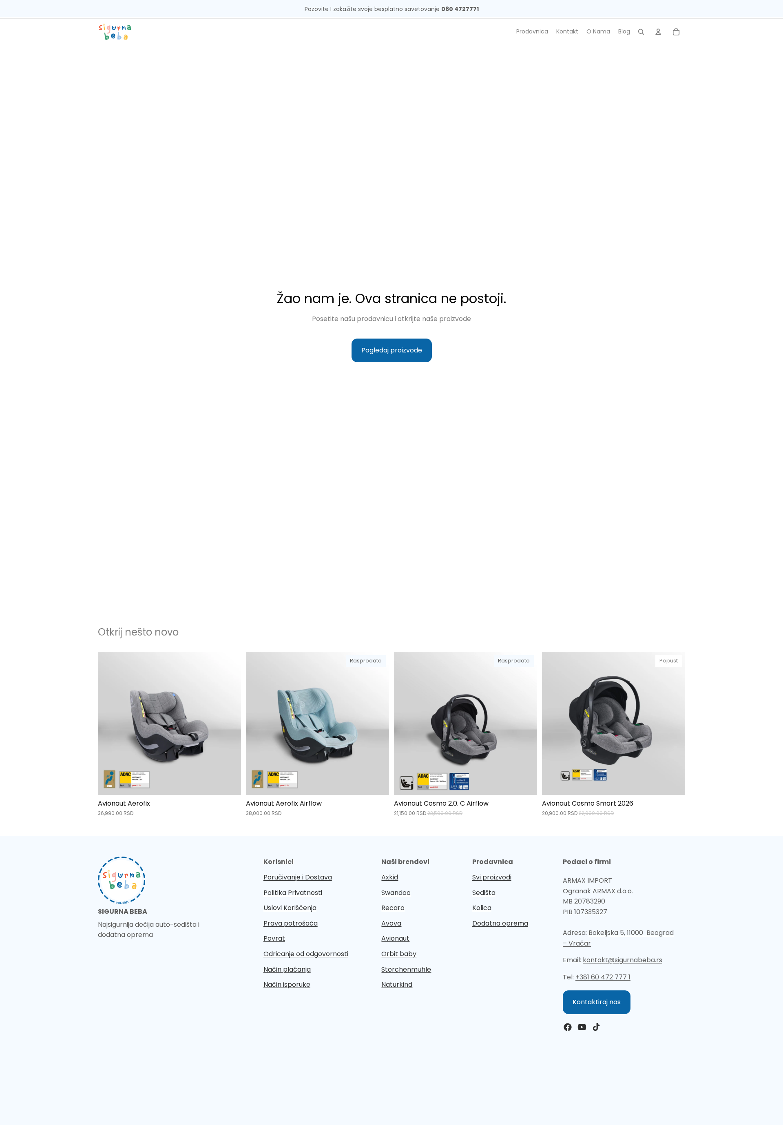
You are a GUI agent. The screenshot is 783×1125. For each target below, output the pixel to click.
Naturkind (396, 984)
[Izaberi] (228, 782)
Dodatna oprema (500, 923)
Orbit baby (398, 954)
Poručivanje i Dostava (297, 877)
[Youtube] (582, 1027)
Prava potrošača (290, 923)
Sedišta (483, 892)
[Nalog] (658, 32)
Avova (391, 923)
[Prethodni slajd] (110, 724)
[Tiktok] (596, 1027)
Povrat (274, 938)
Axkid (389, 877)
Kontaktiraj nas (597, 1002)
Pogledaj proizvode (391, 350)
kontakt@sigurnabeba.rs (622, 960)
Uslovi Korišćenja (289, 907)
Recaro (393, 907)
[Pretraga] (641, 32)
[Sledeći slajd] (229, 724)
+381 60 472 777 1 (602, 977)
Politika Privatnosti (292, 892)
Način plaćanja (287, 969)
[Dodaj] (672, 782)
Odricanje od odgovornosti (305, 954)
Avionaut (395, 938)
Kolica (481, 907)
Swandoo (396, 892)
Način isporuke (286, 984)
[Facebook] (568, 1027)
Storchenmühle (406, 969)
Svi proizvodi (491, 877)
